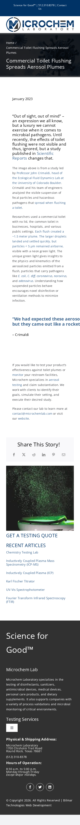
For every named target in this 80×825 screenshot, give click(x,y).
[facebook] (30, 787)
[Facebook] (14, 455)
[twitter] (40, 787)
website (23, 418)
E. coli (21, 276)
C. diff (31, 276)
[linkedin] (50, 787)
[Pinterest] (53, 455)
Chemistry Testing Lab (22, 552)
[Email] (63, 455)
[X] (23, 455)
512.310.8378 (46, 5)
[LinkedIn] (43, 455)
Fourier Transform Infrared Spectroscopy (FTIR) (35, 600)
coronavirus (44, 276)
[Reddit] (34, 455)
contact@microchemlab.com (32, 413)
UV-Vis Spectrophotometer (25, 590)
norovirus (60, 276)
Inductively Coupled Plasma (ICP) (30, 573)
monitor (18, 375)
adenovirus (26, 281)
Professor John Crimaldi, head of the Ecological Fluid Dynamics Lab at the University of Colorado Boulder (38, 178)
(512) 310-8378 (16, 757)
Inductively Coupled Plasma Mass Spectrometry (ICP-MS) (30, 562)
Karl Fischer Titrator (20, 581)
